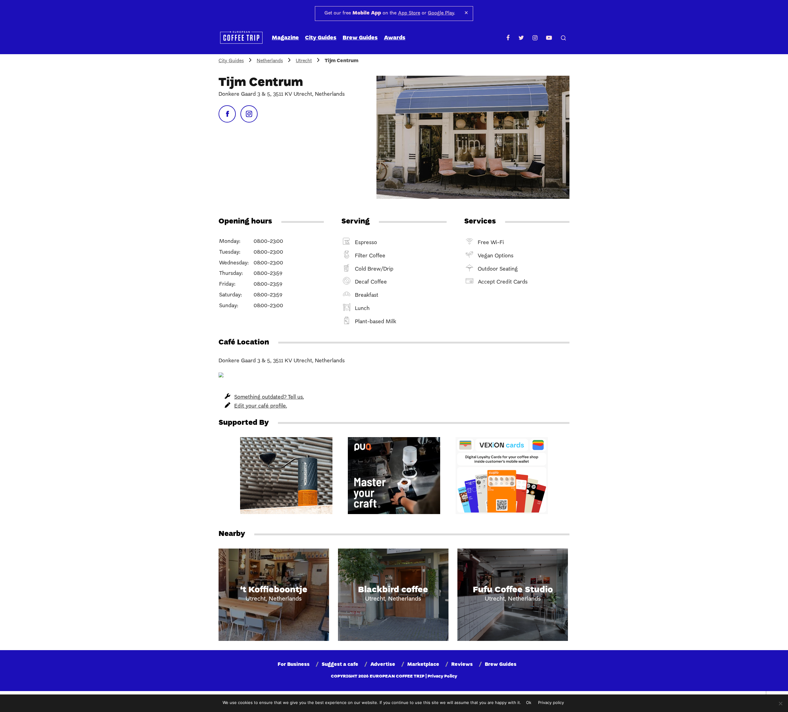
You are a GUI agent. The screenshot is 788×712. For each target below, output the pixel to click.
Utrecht (304, 60)
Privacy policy (551, 702)
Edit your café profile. (260, 406)
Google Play (441, 13)
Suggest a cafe (340, 664)
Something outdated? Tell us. (269, 397)
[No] (780, 703)
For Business (294, 664)
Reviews (462, 664)
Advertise (382, 664)
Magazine (285, 38)
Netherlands (270, 60)
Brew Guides (360, 38)
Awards (394, 38)
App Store (409, 13)
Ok (528, 702)
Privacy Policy (442, 676)
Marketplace (423, 664)
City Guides (320, 38)
